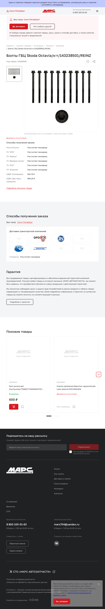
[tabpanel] (28, 374)
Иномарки (58, 489)
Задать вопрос (16, 551)
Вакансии (10, 506)
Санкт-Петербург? (32, 19)
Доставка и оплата (62, 479)
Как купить (59, 474)
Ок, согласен (62, 601)
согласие (80, 451)
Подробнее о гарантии (20, 302)
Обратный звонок (17, 543)
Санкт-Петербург (25, 222)
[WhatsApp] (93, 64)
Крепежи (13, 382)
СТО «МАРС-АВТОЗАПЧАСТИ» (32, 571)
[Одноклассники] (89, 64)
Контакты (58, 493)
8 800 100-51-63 (80, 12)
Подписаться (84, 447)
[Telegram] (80, 64)
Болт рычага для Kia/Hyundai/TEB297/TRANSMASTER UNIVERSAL (25, 388)
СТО (8, 511)
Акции (57, 469)
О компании (11, 501)
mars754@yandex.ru (66, 524)
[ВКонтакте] (84, 64)
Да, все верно (19, 26)
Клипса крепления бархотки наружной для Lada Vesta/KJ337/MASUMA (76, 387)
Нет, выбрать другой (42, 26)
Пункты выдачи (61, 483)
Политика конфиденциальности (20, 579)
